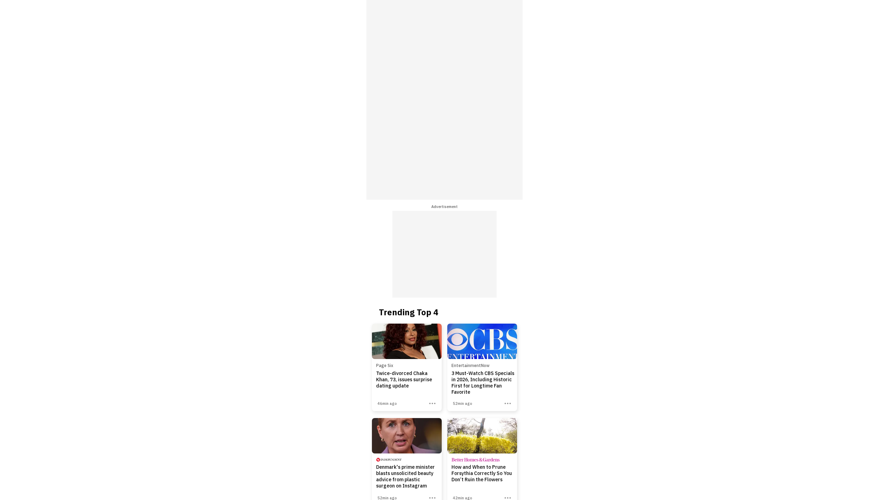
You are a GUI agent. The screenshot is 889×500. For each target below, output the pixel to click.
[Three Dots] (432, 403)
